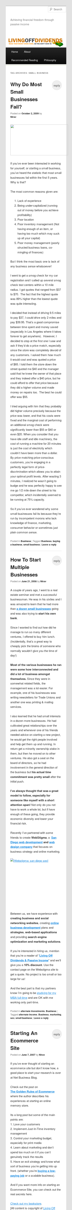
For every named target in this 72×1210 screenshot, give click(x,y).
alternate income (28, 1014)
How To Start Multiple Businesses (25, 567)
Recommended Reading (24, 60)
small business (31, 544)
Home (14, 51)
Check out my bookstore (25, 1203)
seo (12, 1018)
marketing (55, 1014)
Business (26, 541)
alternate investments (33, 1011)
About (27, 51)
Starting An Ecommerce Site (24, 1040)
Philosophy (50, 60)
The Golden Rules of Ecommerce (32, 1091)
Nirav (13, 117)
